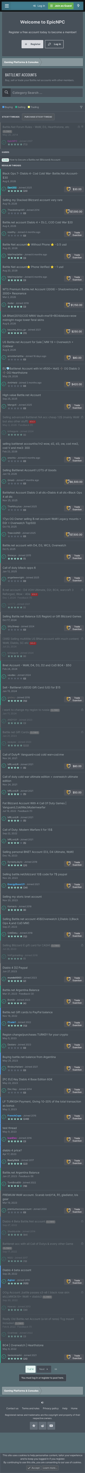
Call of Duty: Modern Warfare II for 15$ (27, 829)
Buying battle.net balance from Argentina (29, 1057)
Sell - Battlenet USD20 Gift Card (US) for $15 (31, 687)
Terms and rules (30, 1408)
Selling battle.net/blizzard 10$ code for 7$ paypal (35, 874)
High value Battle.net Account (22, 395)
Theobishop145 (16, 210)
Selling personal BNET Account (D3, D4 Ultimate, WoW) (38, 851)
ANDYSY (12, 719)
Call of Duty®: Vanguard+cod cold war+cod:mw (33, 754)
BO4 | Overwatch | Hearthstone (23, 1345)
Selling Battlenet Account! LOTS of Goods (29, 470)
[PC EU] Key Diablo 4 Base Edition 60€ (27, 1079)
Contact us (12, 1408)
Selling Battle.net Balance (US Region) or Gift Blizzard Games (42, 616)
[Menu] (6, 6)
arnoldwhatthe (16, 356)
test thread (10, 1128)
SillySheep (13, 626)
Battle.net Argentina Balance (21, 990)
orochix (12, 457)
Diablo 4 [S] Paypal (15, 967)
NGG (10, 1257)
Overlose (12, 1333)
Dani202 (12, 187)
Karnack (12, 906)
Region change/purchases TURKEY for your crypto (35, 1034)
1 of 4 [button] (30, 1369)
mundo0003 (15, 977)
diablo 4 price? (12, 1150)
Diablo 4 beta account (17, 1270)
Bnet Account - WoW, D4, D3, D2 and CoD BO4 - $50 (37, 665)
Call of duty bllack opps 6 (19, 567)
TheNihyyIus (15, 506)
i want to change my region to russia (26, 709)
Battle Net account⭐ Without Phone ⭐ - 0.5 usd (35, 244)
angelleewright (16, 577)
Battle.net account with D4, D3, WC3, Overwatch (34, 545)
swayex (12, 742)
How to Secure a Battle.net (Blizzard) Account (34, 159)
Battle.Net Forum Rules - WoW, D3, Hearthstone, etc (36, 127)
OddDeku (13, 933)
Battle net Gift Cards (16, 732)
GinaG (11, 480)
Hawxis (12, 1306)
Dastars (12, 1044)
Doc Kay (12, 1089)
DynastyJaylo (15, 862)
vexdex (11, 675)
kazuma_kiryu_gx (17, 329)
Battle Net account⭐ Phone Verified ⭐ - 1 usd (33, 266)
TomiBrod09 (14, 1182)
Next (42, 1369)
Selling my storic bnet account (22, 896)
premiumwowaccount (19, 1209)
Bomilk (11, 999)
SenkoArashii (15, 1355)
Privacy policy (51, 1408)
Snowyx (12, 555)
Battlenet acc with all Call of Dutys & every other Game (38, 1243)
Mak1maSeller (15, 254)
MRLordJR (13, 764)
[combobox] (42, 92)
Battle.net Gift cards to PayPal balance (28, 1012)
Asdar (11, 303)
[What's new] (78, 6)
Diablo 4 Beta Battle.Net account (24, 1221)
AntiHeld (12, 382)
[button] (81, 107)
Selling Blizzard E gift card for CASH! (26, 945)
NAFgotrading (15, 955)
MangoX (12, 404)
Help (64, 1408)
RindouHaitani (15, 1066)
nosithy (12, 232)
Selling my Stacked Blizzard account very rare (32, 200)
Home (74, 1408)
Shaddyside (14, 1231)
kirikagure (13, 431)
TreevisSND (14, 533)
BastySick (13, 1160)
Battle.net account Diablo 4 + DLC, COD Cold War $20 (38, 222)
